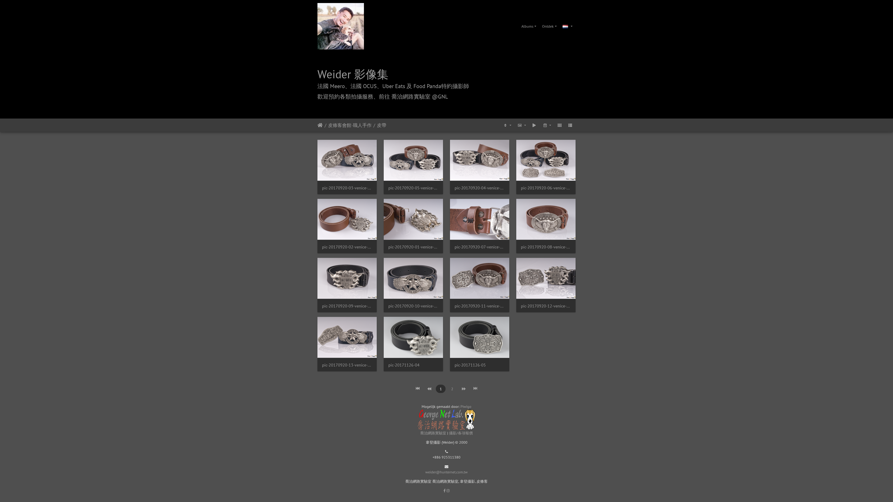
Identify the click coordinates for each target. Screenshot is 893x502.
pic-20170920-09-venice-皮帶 (347, 306)
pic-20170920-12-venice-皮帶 (546, 306)
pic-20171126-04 (404, 365)
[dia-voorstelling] (534, 125)
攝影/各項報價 (461, 433)
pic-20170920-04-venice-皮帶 (480, 187)
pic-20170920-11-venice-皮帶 (480, 306)
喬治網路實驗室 (433, 433)
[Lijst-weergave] (570, 125)
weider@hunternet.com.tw (446, 472)
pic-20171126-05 (470, 365)
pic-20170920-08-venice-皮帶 (546, 246)
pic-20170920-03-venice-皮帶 (347, 187)
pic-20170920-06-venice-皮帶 (546, 187)
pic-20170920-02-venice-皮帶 (347, 246)
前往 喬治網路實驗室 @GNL (413, 96)
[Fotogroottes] (521, 125)
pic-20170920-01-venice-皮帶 (413, 246)
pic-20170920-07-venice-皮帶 (480, 246)
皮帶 (381, 125)
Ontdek (548, 26)
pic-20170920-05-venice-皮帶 (413, 187)
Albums (527, 26)
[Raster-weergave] (559, 125)
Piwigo (465, 406)
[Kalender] (547, 125)
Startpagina (320, 125)
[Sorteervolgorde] (507, 125)
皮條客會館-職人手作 (350, 125)
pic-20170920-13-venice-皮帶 (347, 365)
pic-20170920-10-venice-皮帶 (413, 306)
